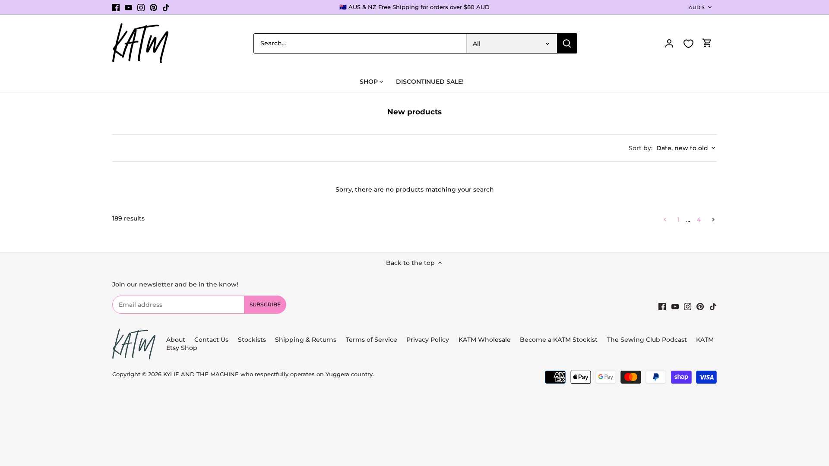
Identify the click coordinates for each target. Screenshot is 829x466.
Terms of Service (372, 339)
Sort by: (640, 148)
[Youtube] (128, 7)
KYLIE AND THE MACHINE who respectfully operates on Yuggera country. (268, 374)
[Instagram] (141, 7)
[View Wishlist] (688, 44)
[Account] (669, 43)
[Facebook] (116, 7)
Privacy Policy (427, 339)
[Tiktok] (166, 7)
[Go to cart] (707, 43)
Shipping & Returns (305, 339)
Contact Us (211, 339)
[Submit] (567, 43)
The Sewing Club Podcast (647, 339)
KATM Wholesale (485, 339)
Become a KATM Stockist (559, 339)
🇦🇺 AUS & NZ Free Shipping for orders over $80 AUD (414, 6)
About (175, 339)
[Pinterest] (153, 7)
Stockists (252, 339)
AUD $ (697, 7)
